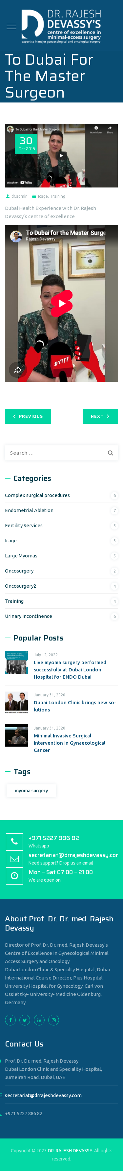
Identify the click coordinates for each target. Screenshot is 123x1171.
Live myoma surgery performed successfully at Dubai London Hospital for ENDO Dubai (70, 670)
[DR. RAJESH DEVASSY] (61, 25)
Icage (43, 196)
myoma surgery (31, 790)
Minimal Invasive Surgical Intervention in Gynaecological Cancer (69, 743)
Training (57, 196)
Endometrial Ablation (29, 510)
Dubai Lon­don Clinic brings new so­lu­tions (75, 706)
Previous (31, 416)
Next (97, 416)
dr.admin (19, 196)
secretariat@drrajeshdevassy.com (43, 1095)
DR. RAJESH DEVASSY (70, 1150)
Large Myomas (21, 555)
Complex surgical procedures (37, 495)
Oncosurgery (19, 571)
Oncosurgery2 (20, 586)
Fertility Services (24, 525)
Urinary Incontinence (28, 616)
